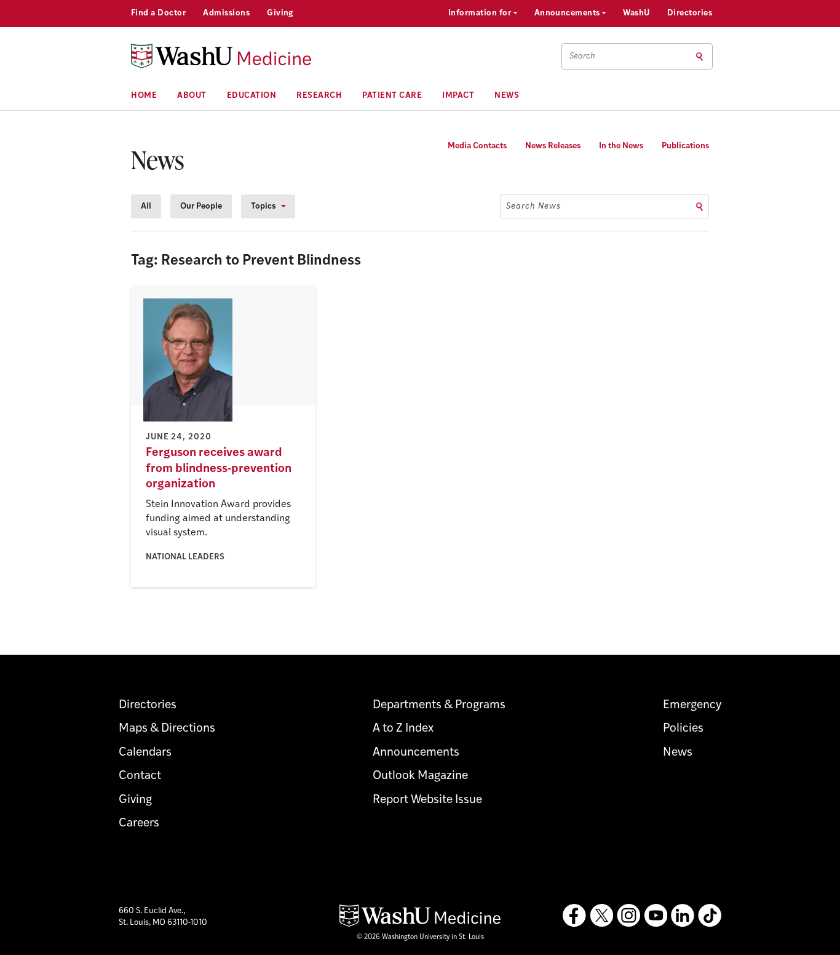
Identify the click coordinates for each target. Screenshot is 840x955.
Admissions (226, 13)
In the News (621, 146)
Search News (533, 206)
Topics (263, 206)
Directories (689, 13)
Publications (685, 146)
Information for (480, 13)
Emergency (692, 705)
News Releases (552, 146)
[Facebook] (574, 915)
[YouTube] (655, 915)
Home (144, 96)
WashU (636, 13)
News (506, 96)
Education (252, 96)
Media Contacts (477, 146)
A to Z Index (403, 729)
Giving (280, 13)
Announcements (568, 13)
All (146, 206)
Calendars (145, 753)
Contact (140, 776)
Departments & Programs (439, 705)
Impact (458, 96)
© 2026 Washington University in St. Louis (420, 937)
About (192, 96)
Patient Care (392, 96)
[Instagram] (628, 915)
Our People (201, 206)
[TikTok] (709, 915)
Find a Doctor (158, 13)
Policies (683, 729)
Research (319, 96)
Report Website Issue (427, 800)
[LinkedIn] (682, 915)
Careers (139, 823)
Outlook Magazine (420, 776)
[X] (601, 915)
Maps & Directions (167, 729)
